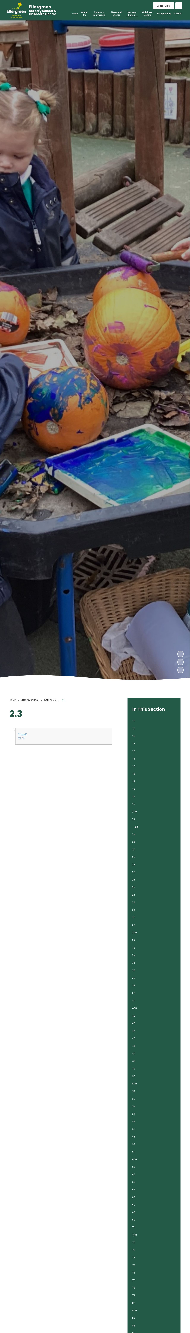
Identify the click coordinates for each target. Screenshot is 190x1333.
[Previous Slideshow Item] (180, 662)
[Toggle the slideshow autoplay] (180, 670)
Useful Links (164, 5)
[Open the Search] (178, 5)
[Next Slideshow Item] (180, 654)
